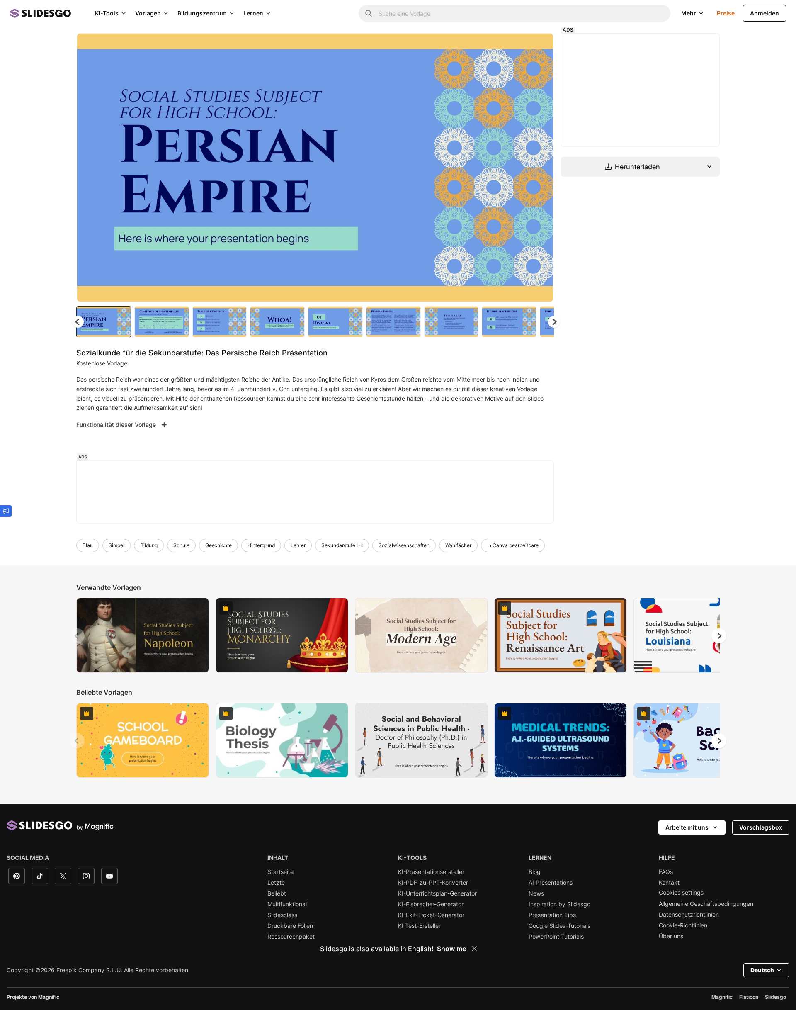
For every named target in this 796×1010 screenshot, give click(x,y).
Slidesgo (775, 997)
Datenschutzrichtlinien (689, 914)
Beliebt (276, 893)
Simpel (116, 545)
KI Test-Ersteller (419, 925)
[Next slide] (541, 167)
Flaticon (748, 997)
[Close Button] (474, 948)
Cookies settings (681, 892)
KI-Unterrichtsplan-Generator (437, 893)
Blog (535, 872)
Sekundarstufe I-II (342, 545)
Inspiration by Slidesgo (559, 904)
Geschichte (218, 545)
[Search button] (369, 13)
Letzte (276, 882)
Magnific (722, 997)
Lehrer (298, 545)
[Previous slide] (77, 635)
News (536, 893)
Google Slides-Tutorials (559, 925)
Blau (88, 545)
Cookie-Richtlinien (683, 925)
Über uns (671, 936)
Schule (181, 545)
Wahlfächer (458, 545)
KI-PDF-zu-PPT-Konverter (433, 882)
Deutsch (762, 969)
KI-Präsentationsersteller (431, 872)
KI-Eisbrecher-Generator (431, 904)
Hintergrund (261, 545)
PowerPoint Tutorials (556, 936)
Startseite (280, 872)
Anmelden (764, 13)
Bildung (149, 545)
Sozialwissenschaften (404, 545)
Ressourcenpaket (291, 936)
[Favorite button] (518, 46)
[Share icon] (539, 46)
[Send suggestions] (6, 511)
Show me (451, 948)
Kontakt (669, 882)
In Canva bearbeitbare (513, 545)
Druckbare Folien (290, 925)
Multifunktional (287, 904)
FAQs (666, 872)
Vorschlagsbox (760, 827)
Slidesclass (282, 915)
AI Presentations (551, 882)
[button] (554, 322)
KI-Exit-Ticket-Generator (431, 915)
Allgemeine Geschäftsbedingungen (706, 903)
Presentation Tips (552, 915)
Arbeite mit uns (687, 827)
